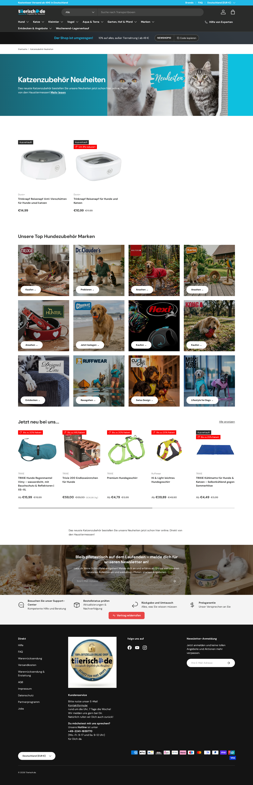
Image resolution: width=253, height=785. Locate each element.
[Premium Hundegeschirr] (126, 449)
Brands (189, 2)
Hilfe (20, 645)
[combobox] (132, 12)
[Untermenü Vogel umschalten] (77, 22)
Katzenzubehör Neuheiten (41, 49)
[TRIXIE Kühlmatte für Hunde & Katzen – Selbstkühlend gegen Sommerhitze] (215, 449)
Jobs (21, 708)
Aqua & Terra (91, 22)
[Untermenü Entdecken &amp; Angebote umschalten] (50, 28)
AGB (20, 682)
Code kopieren (188, 38)
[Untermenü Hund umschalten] (27, 22)
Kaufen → (30, 289)
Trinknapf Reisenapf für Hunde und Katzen (96, 201)
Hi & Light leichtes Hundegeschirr (163, 480)
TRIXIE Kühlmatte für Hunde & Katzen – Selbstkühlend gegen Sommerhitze (215, 481)
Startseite (22, 49)
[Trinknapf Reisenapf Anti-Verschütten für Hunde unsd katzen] (43, 165)
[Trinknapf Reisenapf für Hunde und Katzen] (99, 165)
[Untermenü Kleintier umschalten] (62, 22)
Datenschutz (26, 695)
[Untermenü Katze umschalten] (43, 22)
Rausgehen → (88, 400)
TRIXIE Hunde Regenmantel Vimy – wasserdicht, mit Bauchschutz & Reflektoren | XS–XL (36, 483)
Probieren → (87, 289)
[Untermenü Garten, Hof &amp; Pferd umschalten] (135, 22)
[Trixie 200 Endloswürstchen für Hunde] (81, 449)
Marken (145, 22)
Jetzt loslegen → (90, 345)
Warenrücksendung (30, 658)
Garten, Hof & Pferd (120, 22)
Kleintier (53, 22)
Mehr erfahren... (61, 2)
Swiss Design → (144, 400)
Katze (36, 22)
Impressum (25, 688)
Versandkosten (27, 665)
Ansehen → (142, 289)
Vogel (70, 22)
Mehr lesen (58, 92)
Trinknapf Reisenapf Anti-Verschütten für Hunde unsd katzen (42, 201)
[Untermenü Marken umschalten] (153, 22)
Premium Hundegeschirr (122, 478)
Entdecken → (32, 400)
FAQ (200, 2)
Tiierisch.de (31, 772)
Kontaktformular (78, 705)
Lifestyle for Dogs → (202, 400)
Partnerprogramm (29, 702)
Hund (21, 22)
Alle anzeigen (227, 421)
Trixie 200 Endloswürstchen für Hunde (80, 480)
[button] (233, 12)
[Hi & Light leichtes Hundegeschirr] (170, 449)
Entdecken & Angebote (33, 28)
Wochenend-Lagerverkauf (72, 28)
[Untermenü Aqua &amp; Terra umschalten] (102, 22)
